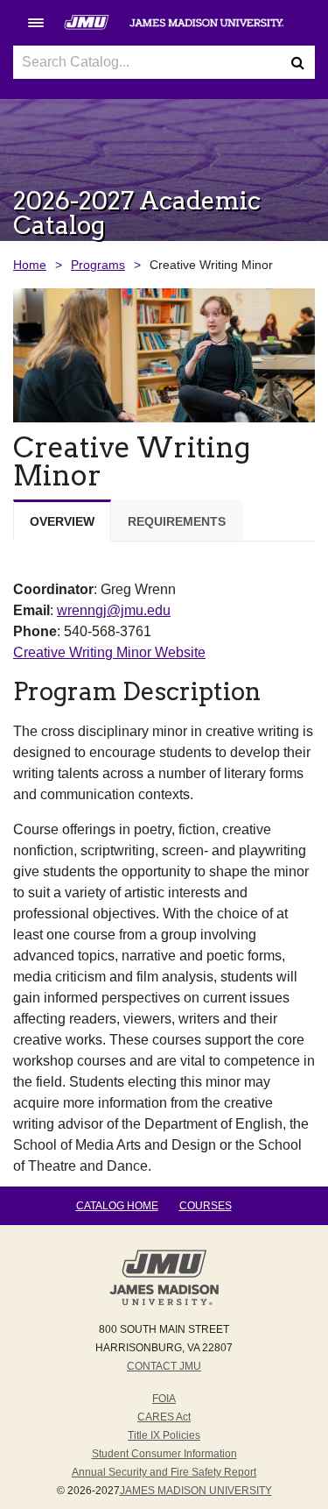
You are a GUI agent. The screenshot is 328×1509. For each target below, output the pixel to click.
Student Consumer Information (164, 1454)
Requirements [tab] (177, 521)
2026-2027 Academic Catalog (137, 213)
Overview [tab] (62, 521)
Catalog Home (117, 1206)
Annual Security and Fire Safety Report (164, 1472)
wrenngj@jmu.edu (114, 610)
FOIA (164, 1398)
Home (29, 265)
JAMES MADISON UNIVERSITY (196, 1490)
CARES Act (164, 1417)
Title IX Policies (164, 1435)
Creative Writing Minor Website (109, 652)
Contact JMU (164, 1366)
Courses (205, 1206)
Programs (98, 265)
